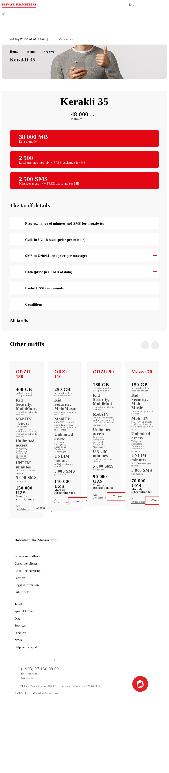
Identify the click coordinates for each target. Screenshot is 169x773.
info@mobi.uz (29, 673)
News (18, 640)
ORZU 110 (61, 374)
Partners (20, 577)
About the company (28, 570)
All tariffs (19, 320)
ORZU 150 (23, 374)
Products (20, 633)
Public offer (23, 592)
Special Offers (24, 611)
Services (20, 625)
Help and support (26, 647)
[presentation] (145, 345)
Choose (41, 507)
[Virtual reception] (154, 6)
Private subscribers (27, 556)
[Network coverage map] (145, 6)
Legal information (27, 585)
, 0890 (41, 39)
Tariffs (19, 604)
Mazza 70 (141, 371)
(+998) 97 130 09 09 (23, 39)
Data (18, 618)
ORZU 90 (103, 371)
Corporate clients (26, 563)
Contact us (66, 39)
